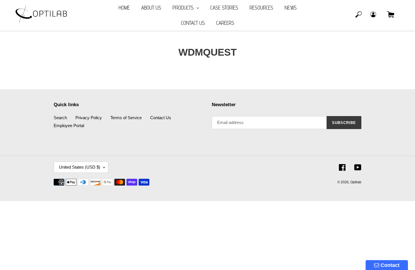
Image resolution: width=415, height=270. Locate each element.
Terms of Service (126, 117)
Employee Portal (69, 125)
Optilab (355, 182)
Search (60, 117)
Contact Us (160, 117)
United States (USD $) (79, 167)
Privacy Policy (88, 117)
